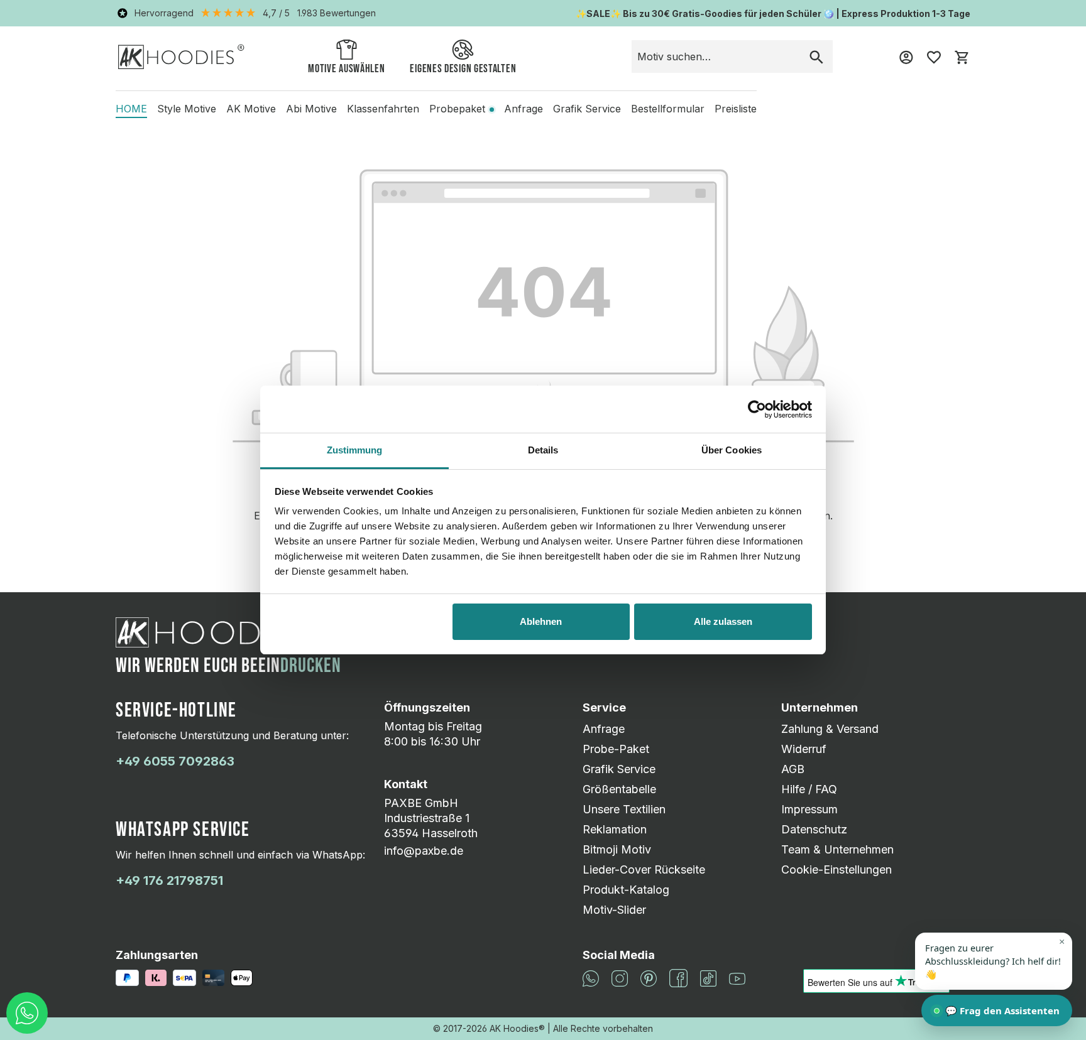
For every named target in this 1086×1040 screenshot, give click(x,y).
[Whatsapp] (591, 977)
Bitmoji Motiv (617, 849)
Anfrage (604, 728)
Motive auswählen (346, 68)
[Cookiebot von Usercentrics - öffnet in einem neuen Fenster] (757, 409)
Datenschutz (814, 829)
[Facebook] (678, 977)
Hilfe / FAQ (809, 789)
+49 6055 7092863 (175, 761)
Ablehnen (541, 621)
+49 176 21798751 (169, 880)
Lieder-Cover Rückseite (644, 869)
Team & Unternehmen (837, 849)
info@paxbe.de (423, 850)
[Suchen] (816, 56)
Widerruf (803, 749)
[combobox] (716, 56)
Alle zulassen (723, 621)
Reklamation (615, 829)
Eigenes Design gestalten (463, 68)
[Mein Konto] (906, 56)
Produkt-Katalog (626, 889)
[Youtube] (737, 978)
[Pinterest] (648, 977)
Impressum (809, 809)
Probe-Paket (616, 749)
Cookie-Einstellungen (836, 869)
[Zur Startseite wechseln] (181, 56)
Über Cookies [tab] (731, 450)
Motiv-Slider (614, 909)
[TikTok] (708, 977)
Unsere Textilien (624, 809)
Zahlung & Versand (830, 728)
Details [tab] (543, 450)
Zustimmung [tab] (355, 450)
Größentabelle (619, 789)
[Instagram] (620, 977)
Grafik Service (619, 769)
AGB (792, 769)
